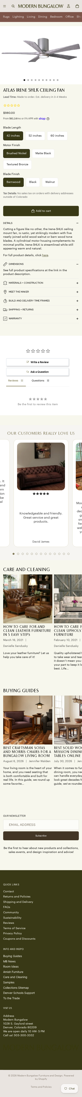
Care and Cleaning (15, 977)
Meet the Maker (19, 291)
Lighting (18, 16)
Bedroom (56, 16)
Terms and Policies (41, 1086)
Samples (8, 982)
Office (69, 16)
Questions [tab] (38, 380)
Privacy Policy (12, 933)
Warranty (15, 318)
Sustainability (12, 917)
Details (7, 223)
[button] (14, 554)
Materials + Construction (26, 282)
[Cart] (77, 6)
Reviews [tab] (13, 380)
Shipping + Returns (21, 309)
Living (31, 16)
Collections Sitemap (16, 987)
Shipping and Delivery (18, 901)
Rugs (6, 16)
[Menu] (4, 6)
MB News (9, 961)
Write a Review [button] (40, 362)
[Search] (13, 6)
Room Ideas (11, 966)
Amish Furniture (13, 971)
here (45, 255)
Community (11, 912)
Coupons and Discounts (19, 938)
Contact (8, 891)
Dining (42, 16)
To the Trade (11, 998)
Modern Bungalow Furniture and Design (39, 1075)
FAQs (6, 907)
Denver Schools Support (19, 992)
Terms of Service (14, 928)
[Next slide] (74, 624)
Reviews (8, 923)
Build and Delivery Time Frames (29, 300)
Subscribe (41, 835)
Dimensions (16, 264)
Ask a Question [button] (39, 372)
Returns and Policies (16, 896)
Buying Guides (12, 956)
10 (58, 80)
